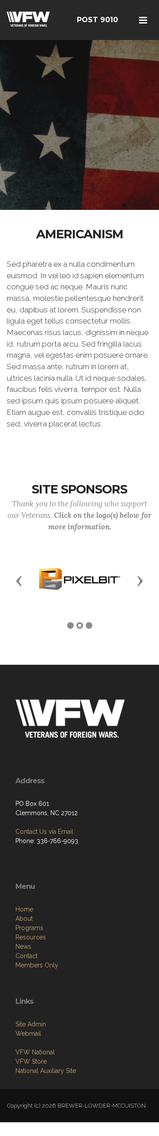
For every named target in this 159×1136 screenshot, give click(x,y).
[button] (19, 580)
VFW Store (31, 1061)
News (23, 946)
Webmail (28, 1033)
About (24, 918)
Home (24, 909)
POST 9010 (97, 20)
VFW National (35, 1052)
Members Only (36, 965)
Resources (30, 937)
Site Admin (30, 1024)
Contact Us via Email (44, 831)
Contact (26, 955)
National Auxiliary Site (45, 1070)
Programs (29, 927)
